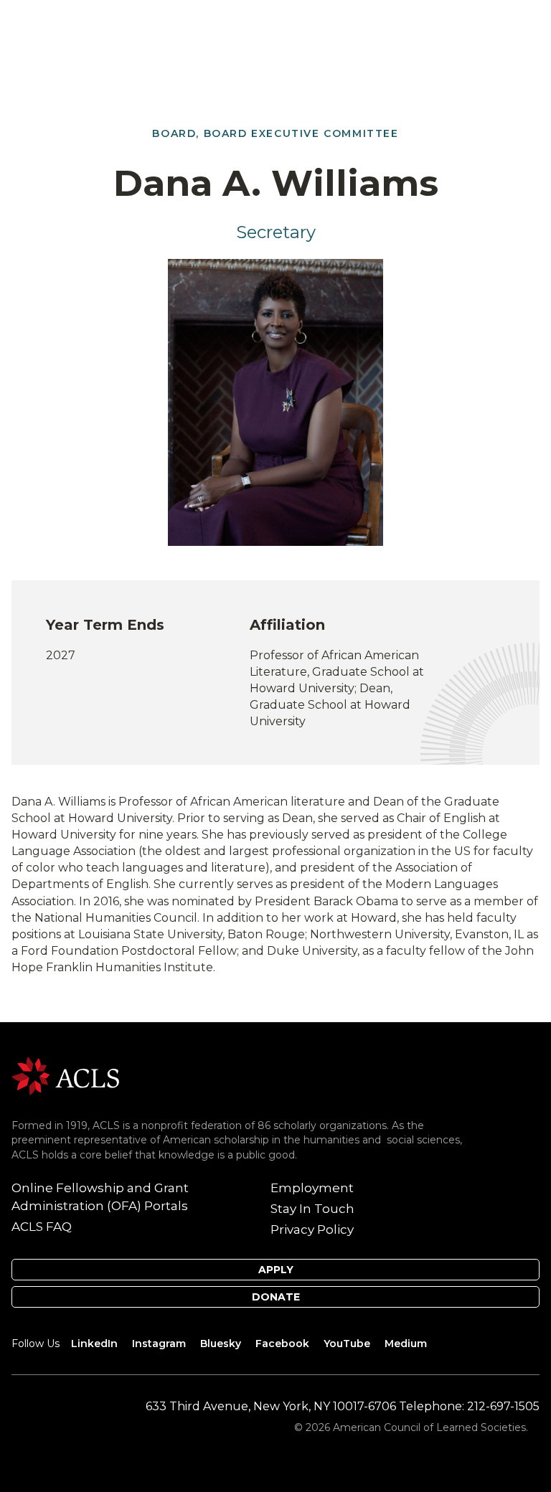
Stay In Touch (312, 1208)
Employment (312, 1188)
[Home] (65, 1075)
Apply (275, 1269)
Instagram (159, 1343)
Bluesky (220, 1343)
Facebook (282, 1343)
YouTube (347, 1343)
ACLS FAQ (41, 1226)
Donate (276, 1296)
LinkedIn (94, 1343)
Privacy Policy (312, 1229)
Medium (406, 1343)
